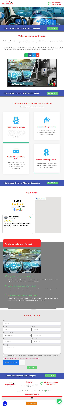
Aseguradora (36, 333)
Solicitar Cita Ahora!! (50, 382)
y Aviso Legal (35, 358)
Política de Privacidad (39, 390)
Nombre (5, 321)
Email (5, 327)
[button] (26, 55)
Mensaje (5, 345)
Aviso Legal (16, 390)
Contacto (48, 390)
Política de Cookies (26, 390)
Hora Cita (35, 339)
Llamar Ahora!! (56, 3)
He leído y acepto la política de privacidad (18, 358)
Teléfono (34, 327)
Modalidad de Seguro (9, 333)
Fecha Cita (6, 339)
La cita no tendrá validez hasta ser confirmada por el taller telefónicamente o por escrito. (32, 355)
